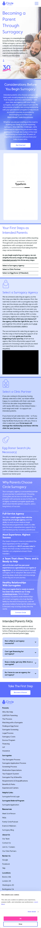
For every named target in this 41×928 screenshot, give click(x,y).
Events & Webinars (9, 826)
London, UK (6, 881)
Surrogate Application (10, 805)
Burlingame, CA (8, 889)
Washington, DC (8, 885)
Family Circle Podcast (10, 822)
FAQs (4, 818)
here (27, 633)
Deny (20, 924)
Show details (32, 911)
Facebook (6, 864)
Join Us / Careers (8, 847)
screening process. (10, 594)
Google (5, 860)
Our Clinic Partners (9, 851)
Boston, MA (6, 877)
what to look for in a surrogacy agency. (20, 325)
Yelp (3, 868)
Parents (5, 708)
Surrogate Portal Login (11, 796)
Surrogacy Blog (8, 830)
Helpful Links (7, 792)
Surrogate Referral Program (13, 801)
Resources (7, 809)
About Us (6, 835)
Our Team (6, 839)
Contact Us (6, 843)
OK (20, 918)
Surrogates (7, 755)
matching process (26, 117)
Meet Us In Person (8, 813)
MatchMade (12, 117)
